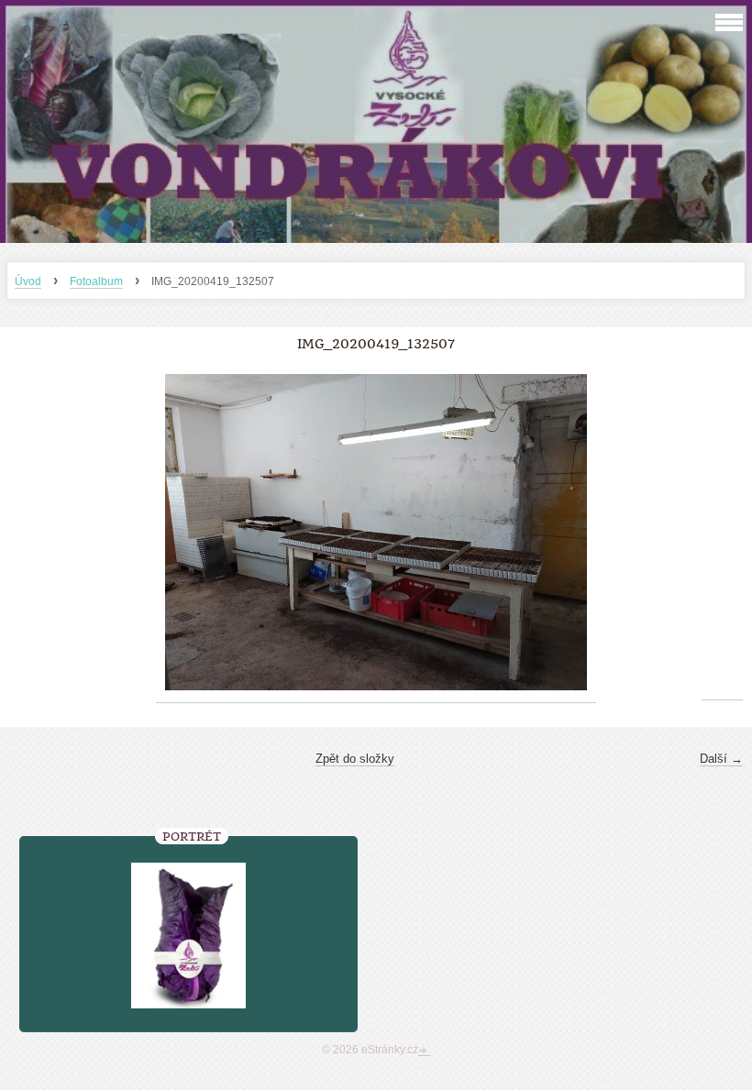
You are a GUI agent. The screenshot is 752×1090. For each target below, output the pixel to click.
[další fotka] (722, 532)
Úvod (28, 281)
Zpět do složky (354, 758)
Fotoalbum (96, 281)
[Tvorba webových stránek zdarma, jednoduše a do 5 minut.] (424, 1051)
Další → (721, 758)
